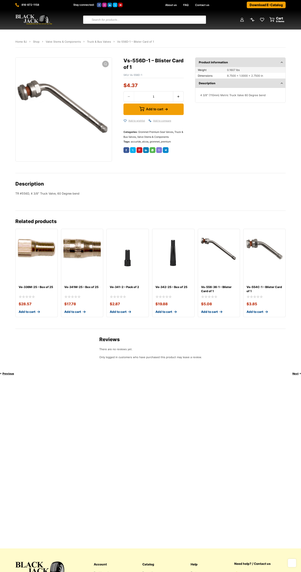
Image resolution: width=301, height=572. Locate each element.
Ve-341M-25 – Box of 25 (81, 287)
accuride (136, 141)
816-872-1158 (30, 4)
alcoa (145, 141)
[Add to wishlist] (125, 120)
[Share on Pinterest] (139, 150)
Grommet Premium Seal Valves (155, 131)
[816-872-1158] (17, 5)
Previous (8, 373)
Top (292, 563)
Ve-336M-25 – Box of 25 (36, 287)
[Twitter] (115, 5)
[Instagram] (104, 5)
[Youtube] (120, 5)
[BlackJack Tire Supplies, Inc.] (33, 19)
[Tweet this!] (133, 150)
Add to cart (154, 109)
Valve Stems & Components (63, 41)
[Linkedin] (110, 5)
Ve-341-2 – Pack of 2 (124, 287)
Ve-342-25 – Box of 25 (171, 287)
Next (295, 373)
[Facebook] (99, 5)
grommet (155, 141)
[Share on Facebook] (126, 150)
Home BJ (21, 41)
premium (166, 141)
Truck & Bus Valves (99, 41)
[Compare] (150, 120)
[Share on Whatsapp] (152, 150)
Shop (36, 41)
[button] (105, 64)
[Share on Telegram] (166, 150)
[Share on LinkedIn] (146, 150)
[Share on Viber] (159, 150)
